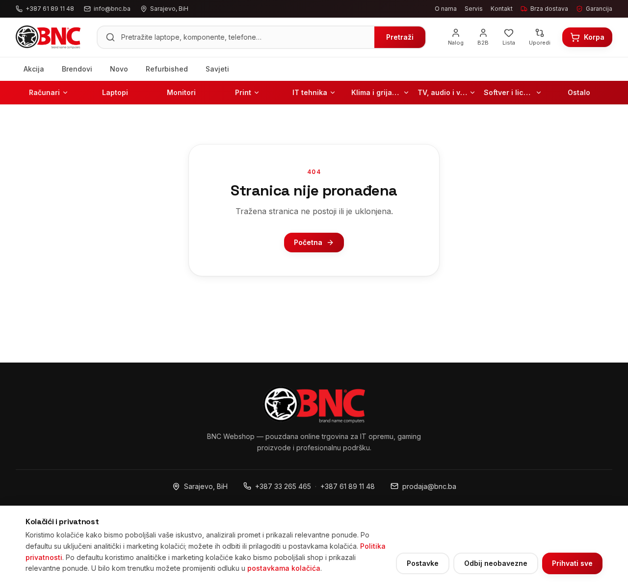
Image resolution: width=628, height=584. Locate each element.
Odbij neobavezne (495, 563)
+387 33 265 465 (283, 486)
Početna (308, 242)
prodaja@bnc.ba (429, 486)
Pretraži (400, 37)
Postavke (423, 563)
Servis (474, 8)
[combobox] (244, 37)
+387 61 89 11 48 (347, 486)
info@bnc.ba (112, 8)
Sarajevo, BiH (206, 486)
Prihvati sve (572, 563)
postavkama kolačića (283, 568)
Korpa (594, 37)
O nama (446, 8)
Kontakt (502, 8)
